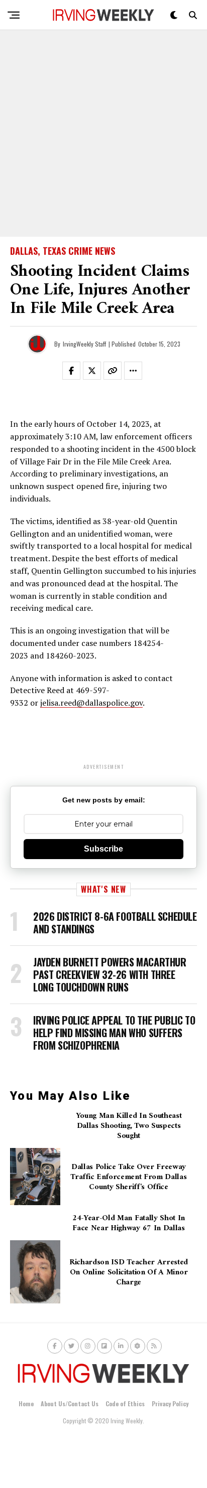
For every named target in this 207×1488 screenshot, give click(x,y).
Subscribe (103, 849)
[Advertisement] (103, 133)
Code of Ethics (125, 1403)
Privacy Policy (170, 1403)
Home (26, 1403)
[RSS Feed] (154, 1346)
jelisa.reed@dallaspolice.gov (91, 702)
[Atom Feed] (137, 1346)
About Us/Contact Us (69, 1403)
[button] (77, 373)
